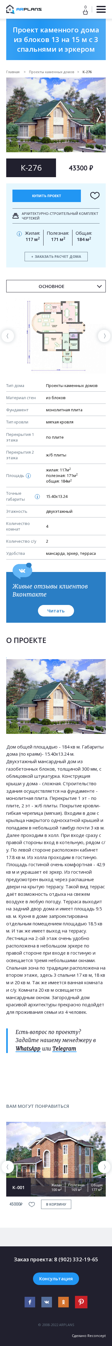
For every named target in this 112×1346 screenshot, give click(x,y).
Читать (56, 610)
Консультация (56, 1278)
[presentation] (8, 336)
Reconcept (96, 1335)
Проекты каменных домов (51, 71)
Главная (13, 71)
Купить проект (46, 195)
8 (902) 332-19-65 (76, 1259)
